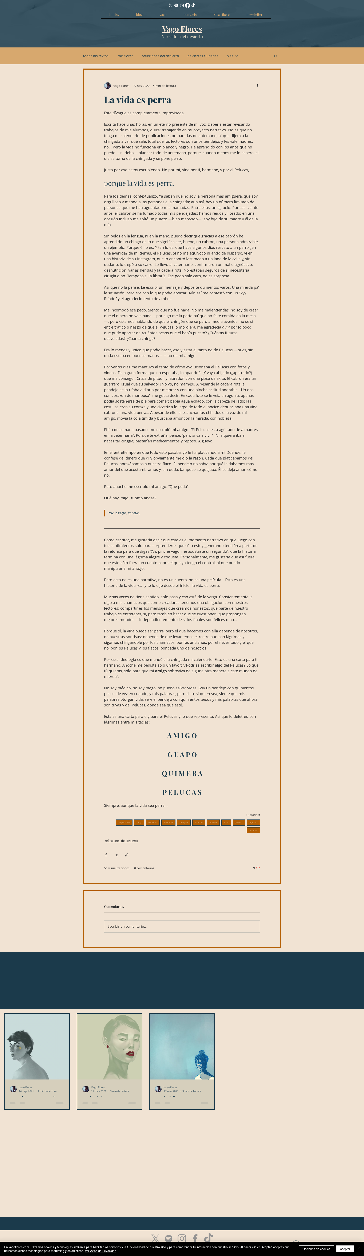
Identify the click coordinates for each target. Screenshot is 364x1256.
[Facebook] (187, 5)
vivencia (168, 822)
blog (139, 822)
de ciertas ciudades (202, 56)
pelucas (253, 830)
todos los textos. (96, 56)
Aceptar (345, 1249)
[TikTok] (193, 5)
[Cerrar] (358, 1249)
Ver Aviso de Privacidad (100, 1251)
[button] (276, 56)
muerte (199, 822)
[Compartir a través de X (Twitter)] (116, 855)
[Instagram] (181, 5)
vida (226, 822)
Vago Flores (182, 28)
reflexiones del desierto (160, 56)
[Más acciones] (257, 85)
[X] (170, 5)
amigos (213, 822)
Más (230, 56)
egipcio (253, 822)
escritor (153, 822)
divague (184, 822)
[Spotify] (176, 5)
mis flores (125, 56)
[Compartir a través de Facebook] (106, 855)
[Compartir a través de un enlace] (127, 855)
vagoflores (124, 822)
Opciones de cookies (316, 1249)
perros (239, 822)
